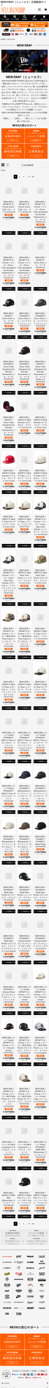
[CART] (45, 9)
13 (29, 177)
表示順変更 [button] (28, 165)
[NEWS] (39, 9)
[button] (24, 17)
